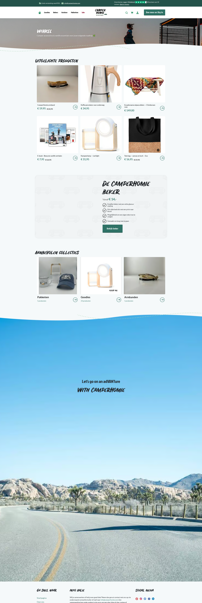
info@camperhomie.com (72, 3)
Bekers (55, 12)
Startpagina (42, 598)
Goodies (47, 12)
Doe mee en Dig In (154, 12)
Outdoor (64, 12)
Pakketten (74, 12)
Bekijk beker (112, 228)
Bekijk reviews (124, 4)
